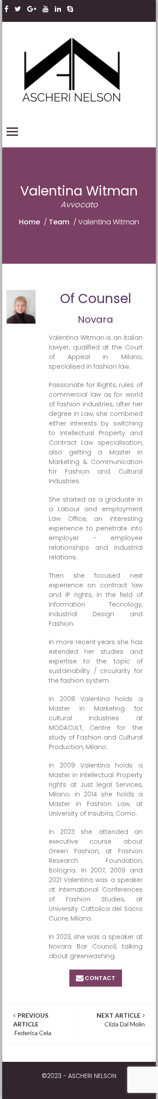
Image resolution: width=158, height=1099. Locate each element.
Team (59, 222)
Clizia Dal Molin (121, 1020)
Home (29, 222)
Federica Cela (32, 1024)
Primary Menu (12, 131)
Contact (100, 978)
